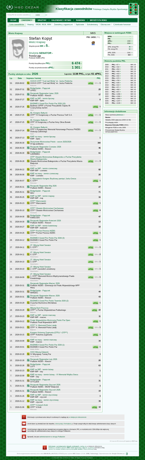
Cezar (13, 20)
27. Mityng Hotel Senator (40, 245)
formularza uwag (99, 447)
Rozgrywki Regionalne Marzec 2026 (45, 283)
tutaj (95, 449)
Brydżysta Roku (98, 20)
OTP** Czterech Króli (39, 405)
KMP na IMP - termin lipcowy (42, 98)
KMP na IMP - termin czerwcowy (43, 168)
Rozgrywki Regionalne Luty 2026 (43, 359)
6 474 (76, 63)
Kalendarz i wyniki (61, 20)
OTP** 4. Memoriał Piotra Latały (43, 325)
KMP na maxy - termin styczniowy (44, 400)
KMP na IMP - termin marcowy (43, 315)
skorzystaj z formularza (63, 424)
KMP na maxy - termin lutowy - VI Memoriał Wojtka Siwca (54, 374)
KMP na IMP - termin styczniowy (43, 395)
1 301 (76, 67)
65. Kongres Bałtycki (38, 113)
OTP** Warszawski (38, 201)
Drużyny (42, 20)
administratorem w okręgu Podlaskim (52, 437)
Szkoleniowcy (92, 24)
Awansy (30, 24)
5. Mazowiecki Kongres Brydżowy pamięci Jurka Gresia (53, 179)
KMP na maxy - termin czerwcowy (44, 173)
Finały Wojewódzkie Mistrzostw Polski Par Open (50, 320)
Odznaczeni (105, 24)
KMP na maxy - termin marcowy (43, 340)
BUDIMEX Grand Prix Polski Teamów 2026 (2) (49, 301)
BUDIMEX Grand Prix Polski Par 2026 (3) (47, 238)
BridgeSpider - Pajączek (40, 88)
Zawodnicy (26, 20)
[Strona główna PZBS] (133, 15)
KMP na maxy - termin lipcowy (43, 137)
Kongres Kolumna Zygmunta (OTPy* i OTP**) (49, 332)
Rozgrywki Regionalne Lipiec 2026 (44, 93)
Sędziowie (80, 24)
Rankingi (80, 20)
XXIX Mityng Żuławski (39, 352)
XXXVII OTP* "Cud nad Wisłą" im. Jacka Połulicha (51, 81)
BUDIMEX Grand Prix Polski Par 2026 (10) (47, 103)
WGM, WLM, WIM (43, 24)
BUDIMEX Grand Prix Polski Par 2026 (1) (47, 345)
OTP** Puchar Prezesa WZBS (42, 231)
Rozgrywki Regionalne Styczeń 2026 (45, 385)
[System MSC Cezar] (27, 12)
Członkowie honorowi (122, 24)
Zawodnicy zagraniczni (63, 24)
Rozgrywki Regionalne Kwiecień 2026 (45, 221)
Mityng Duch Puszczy (39, 308)
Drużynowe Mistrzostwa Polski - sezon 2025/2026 (50, 142)
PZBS (72, 458)
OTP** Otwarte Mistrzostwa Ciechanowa (46, 208)
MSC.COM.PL (64, 458)
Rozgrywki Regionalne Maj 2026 (43, 186)
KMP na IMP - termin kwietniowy (43, 226)
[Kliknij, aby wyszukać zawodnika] (46, 15)
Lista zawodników (16, 24)
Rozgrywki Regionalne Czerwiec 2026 (45, 147)
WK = (44, 46)
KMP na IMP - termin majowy (42, 196)
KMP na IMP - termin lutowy (42, 369)
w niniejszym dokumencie (77, 417)
